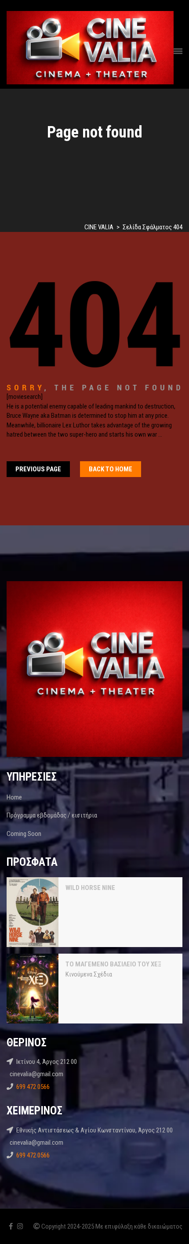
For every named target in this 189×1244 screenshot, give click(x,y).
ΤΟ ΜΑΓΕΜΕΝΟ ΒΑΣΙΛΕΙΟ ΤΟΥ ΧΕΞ (113, 964)
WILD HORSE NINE (90, 888)
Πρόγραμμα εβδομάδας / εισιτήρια (52, 815)
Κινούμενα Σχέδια (88, 974)
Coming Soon (24, 834)
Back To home (110, 469)
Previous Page (38, 469)
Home (14, 797)
